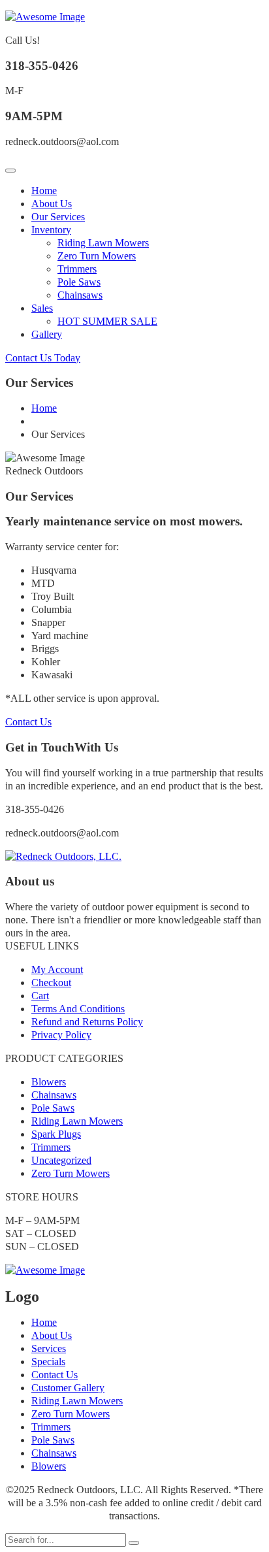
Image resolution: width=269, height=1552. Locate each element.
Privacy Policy (61, 1034)
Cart (40, 995)
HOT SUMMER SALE (107, 321)
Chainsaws (80, 295)
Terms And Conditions (78, 1008)
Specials (48, 1361)
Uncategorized (61, 1160)
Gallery (46, 334)
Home (44, 190)
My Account (57, 969)
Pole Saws (79, 282)
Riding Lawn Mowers (103, 242)
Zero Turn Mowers (96, 255)
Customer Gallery (67, 1387)
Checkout (51, 982)
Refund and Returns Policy (87, 1021)
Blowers (48, 1081)
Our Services (58, 216)
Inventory (51, 229)
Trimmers (77, 268)
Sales (42, 308)
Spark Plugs (56, 1134)
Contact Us (28, 721)
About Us (51, 203)
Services (48, 1348)
